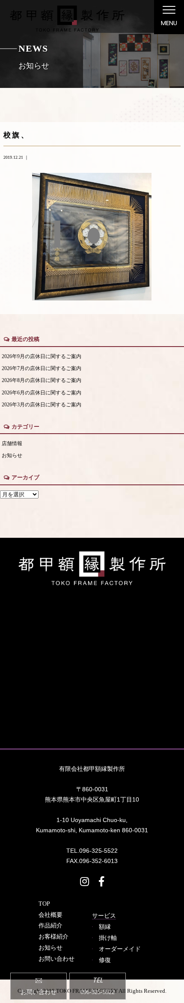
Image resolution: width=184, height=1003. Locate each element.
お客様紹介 (53, 936)
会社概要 (50, 914)
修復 (105, 959)
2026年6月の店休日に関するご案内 (41, 393)
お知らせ (12, 455)
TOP (44, 903)
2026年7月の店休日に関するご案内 (41, 368)
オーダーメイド (120, 948)
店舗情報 (12, 443)
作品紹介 (50, 925)
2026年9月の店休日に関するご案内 (41, 356)
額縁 (105, 926)
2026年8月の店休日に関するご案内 (41, 380)
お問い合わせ (56, 958)
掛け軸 (108, 937)
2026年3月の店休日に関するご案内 (41, 405)
